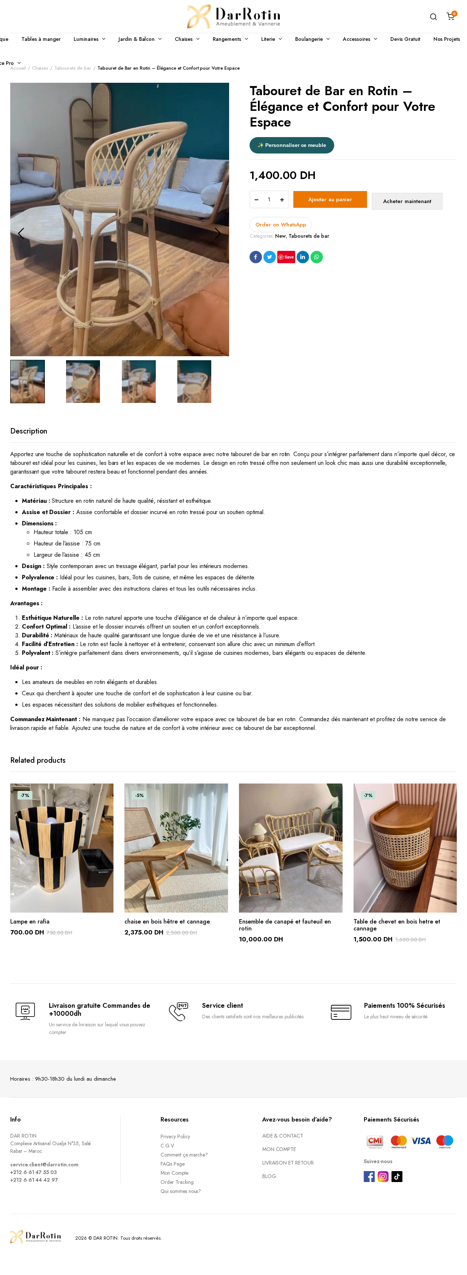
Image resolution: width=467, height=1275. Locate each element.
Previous (21, 233)
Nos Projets (446, 39)
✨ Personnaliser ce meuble (292, 145)
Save (289, 257)
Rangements (227, 39)
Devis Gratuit (405, 39)
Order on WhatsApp (280, 225)
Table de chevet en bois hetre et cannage (397, 925)
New (280, 236)
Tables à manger (41, 39)
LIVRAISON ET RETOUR (288, 1162)
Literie (268, 39)
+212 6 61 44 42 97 (34, 1179)
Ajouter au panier (330, 199)
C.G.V (167, 1145)
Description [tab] (29, 431)
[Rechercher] (433, 16)
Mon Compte (174, 1173)
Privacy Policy (175, 1136)
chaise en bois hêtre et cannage (167, 921)
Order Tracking (177, 1182)
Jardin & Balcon (137, 39)
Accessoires (356, 39)
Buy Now (407, 201)
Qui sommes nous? (181, 1191)
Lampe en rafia (30, 921)
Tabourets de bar (309, 236)
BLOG (269, 1176)
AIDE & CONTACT (283, 1135)
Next (218, 233)
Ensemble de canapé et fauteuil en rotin (285, 925)
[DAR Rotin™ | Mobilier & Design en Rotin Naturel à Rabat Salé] (233, 16)
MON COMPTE (279, 1149)
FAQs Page (173, 1163)
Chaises (184, 39)
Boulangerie (309, 39)
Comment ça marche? (184, 1154)
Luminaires (86, 39)
